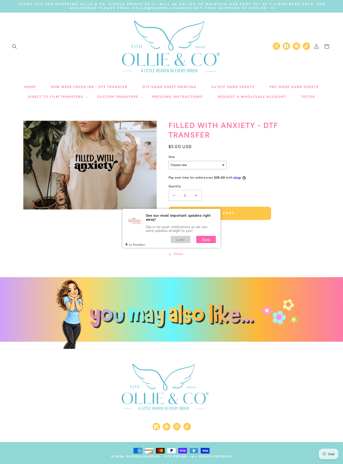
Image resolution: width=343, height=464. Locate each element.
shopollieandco (143, 456)
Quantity (174, 186)
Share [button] (178, 254)
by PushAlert (137, 244)
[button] (14, 46)
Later (180, 239)
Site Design (175, 456)
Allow (206, 239)
